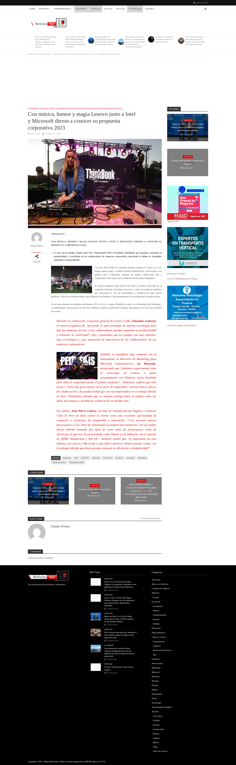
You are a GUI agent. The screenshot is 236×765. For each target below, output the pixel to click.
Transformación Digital (109, 109)
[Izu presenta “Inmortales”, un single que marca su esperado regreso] (151, 39)
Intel (76, 458)
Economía (81, 9)
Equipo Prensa (37, 246)
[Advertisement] (118, 82)
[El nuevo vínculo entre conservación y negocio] (96, 667)
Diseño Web (53, 762)
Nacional (44, 109)
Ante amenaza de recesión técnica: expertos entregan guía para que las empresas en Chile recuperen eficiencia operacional (135, 42)
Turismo (149, 9)
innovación (67, 458)
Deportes (43, 9)
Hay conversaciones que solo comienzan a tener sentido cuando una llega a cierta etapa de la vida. (195, 40)
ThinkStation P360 (76, 462)
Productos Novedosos (71, 109)
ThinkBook (142, 458)
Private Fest (107, 458)
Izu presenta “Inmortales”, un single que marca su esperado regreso (164, 39)
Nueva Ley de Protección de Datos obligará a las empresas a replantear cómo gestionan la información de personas (45, 42)
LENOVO (85, 458)
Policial (108, 9)
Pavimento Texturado (176, 274)
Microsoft (96, 458)
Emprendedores (62, 9)
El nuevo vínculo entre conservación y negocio (94, 491)
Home (32, 9)
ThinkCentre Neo (59, 462)
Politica (120, 9)
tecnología (130, 458)
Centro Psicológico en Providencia (182, 325)
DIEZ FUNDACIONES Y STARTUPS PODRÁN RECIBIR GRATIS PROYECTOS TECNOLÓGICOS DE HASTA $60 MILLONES (141, 490)
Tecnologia (135, 9)
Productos (119, 458)
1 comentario (36, 252)
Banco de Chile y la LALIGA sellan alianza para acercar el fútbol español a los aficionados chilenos (105, 40)
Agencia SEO (173, 221)
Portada (31, 54)
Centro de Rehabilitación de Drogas (182, 279)
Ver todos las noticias (150, 518)
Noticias (95, 9)
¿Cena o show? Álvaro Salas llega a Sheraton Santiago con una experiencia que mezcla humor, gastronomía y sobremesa (75, 42)
